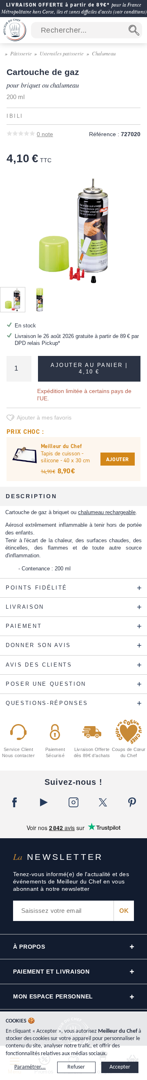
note (45, 134)
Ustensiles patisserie (62, 53)
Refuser (76, 1067)
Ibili (15, 116)
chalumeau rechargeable (107, 512)
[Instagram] (73, 802)
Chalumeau (104, 53)
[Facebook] (14, 802)
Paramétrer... (30, 1067)
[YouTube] (44, 802)
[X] (103, 802)
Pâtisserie (21, 53)
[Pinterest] (132, 802)
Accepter (119, 1067)
